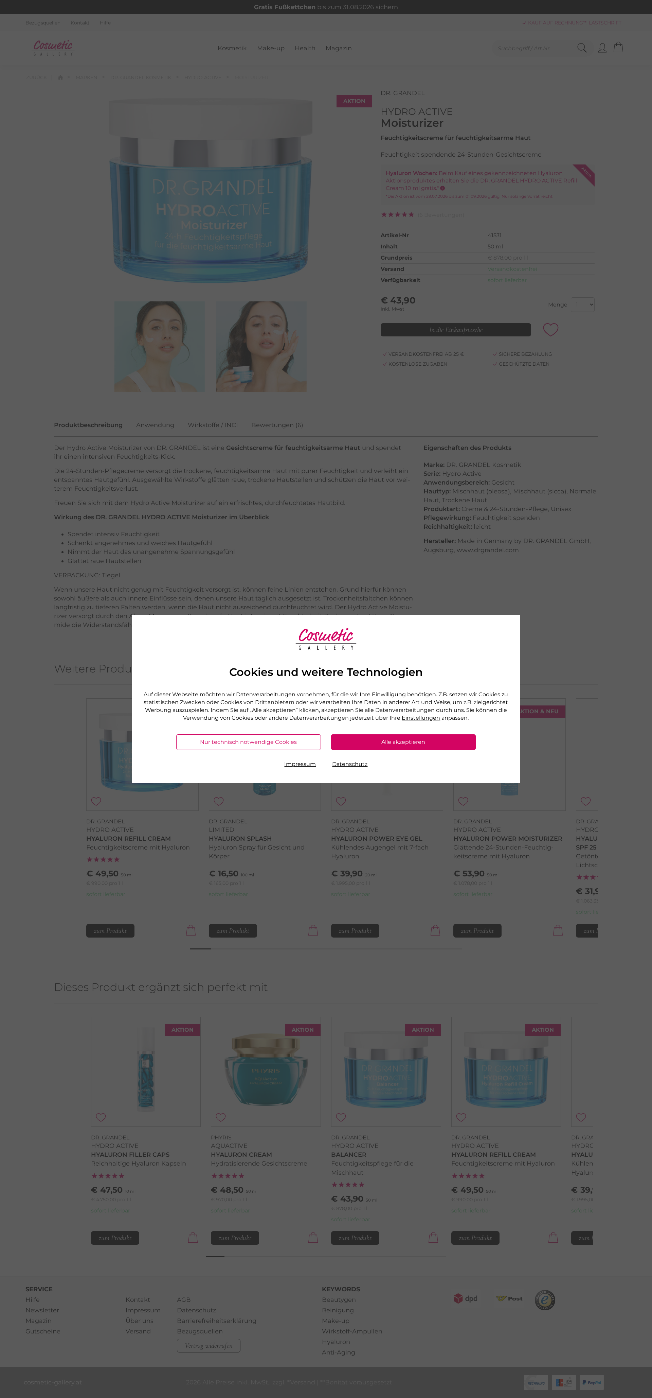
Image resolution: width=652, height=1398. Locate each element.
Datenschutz (349, 764)
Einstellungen (421, 718)
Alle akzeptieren (403, 742)
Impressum (300, 764)
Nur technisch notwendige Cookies (248, 742)
